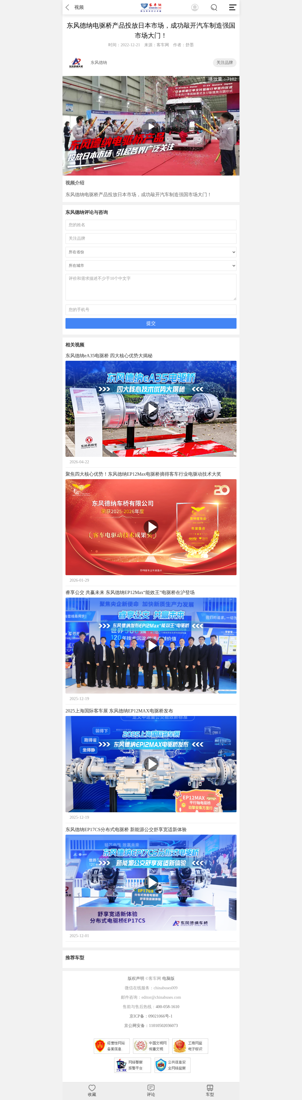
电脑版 (168, 978)
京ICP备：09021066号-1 (151, 1016)
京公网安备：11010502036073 (151, 1025)
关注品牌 (224, 62)
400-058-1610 (167, 1007)
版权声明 (136, 978)
